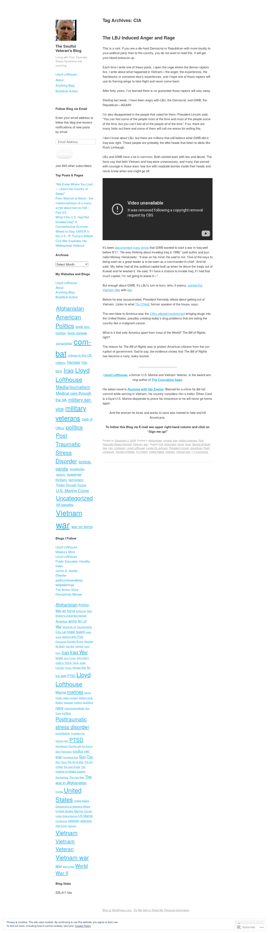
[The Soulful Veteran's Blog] (65, 41)
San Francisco (63, 751)
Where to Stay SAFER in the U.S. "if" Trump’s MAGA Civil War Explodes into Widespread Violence (74, 238)
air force (68, 610)
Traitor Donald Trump (71, 484)
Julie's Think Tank (67, 663)
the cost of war (72, 767)
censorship (64, 343)
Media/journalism (73, 387)
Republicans (61, 746)
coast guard (76, 631)
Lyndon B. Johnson (157, 448)
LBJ (110, 448)
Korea (69, 667)
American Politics (68, 321)
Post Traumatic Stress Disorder (68, 448)
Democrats (60, 641)
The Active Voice (67, 589)
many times (141, 247)
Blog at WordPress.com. (117, 910)
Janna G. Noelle (66, 570)
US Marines (61, 821)
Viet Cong (61, 825)
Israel (59, 657)
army (72, 621)
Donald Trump (75, 641)
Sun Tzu (86, 756)
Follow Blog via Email (71, 108)
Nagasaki (68, 702)
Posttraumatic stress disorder (72, 722)
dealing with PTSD (72, 637)
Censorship (84, 627)
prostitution (77, 469)
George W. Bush (201, 444)
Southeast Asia (70, 757)
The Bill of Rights (125, 451)
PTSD (76, 739)
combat (167, 440)
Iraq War (79, 652)
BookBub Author (66, 91)
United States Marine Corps (73, 811)
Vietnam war (183, 451)
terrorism (76, 479)
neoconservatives (74, 708)
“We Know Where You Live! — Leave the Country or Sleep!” (74, 189)
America (61, 621)
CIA (161, 444)
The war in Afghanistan (73, 779)
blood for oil (69, 627)
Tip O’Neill (142, 304)
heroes (73, 362)
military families (70, 698)
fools (188, 444)
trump (59, 791)
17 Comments (200, 451)
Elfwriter (61, 575)
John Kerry (82, 658)
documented (123, 247)
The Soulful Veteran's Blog (68, 48)
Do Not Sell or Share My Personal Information (161, 910)
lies (129, 290)
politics (74, 427)
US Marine (85, 815)
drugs (181, 444)
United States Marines (66, 816)
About (59, 80)
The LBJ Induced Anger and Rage (139, 37)
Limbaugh (119, 448)
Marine (60, 692)
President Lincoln (179, 448)
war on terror (82, 526)
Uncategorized (74, 498)
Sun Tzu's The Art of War (69, 762)
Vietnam (137, 444)
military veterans (188, 440)
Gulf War (70, 646)
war (146, 444)
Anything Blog (64, 85)
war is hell (68, 866)
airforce (81, 611)
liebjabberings (64, 584)
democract (170, 444)
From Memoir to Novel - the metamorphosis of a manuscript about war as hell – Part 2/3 (74, 205)
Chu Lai (60, 631)
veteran (73, 820)
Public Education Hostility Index (72, 563)
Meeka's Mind (65, 552)
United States (156, 451)
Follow (64, 153)
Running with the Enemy (80, 746)
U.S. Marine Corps (72, 490)
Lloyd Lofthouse (66, 74)
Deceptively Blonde (68, 594)
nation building (83, 702)
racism (60, 474)
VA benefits (64, 504)
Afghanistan (155, 440)
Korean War (79, 667)
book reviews (77, 333)
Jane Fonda (70, 658)
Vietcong (72, 825)
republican (196, 448)
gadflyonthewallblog (68, 580)
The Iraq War (76, 777)
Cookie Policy (83, 926)
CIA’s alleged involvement (167, 313)
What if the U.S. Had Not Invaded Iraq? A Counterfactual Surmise (72, 222)
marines (75, 691)
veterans (86, 820)
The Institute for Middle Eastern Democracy (70, 772)
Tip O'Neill (142, 451)
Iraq (175, 440)
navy (59, 707)
